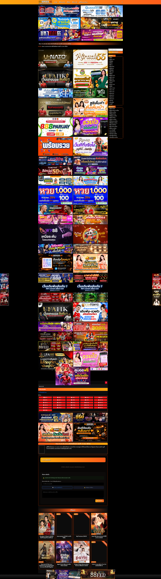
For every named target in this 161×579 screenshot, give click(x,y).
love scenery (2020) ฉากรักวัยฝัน (64, 536)
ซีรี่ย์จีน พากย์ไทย (113, 112)
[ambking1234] (90, 180)
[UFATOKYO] (90, 311)
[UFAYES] (55, 297)
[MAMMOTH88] (55, 180)
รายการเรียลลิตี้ (112, 130)
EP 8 (73, 400)
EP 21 (46, 407)
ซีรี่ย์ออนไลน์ (62, 2)
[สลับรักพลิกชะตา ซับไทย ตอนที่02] (106, 382)
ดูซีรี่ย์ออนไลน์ (112, 80)
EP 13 (73, 402)
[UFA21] (55, 209)
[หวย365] (55, 195)
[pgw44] (90, 297)
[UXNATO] (55, 59)
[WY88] (55, 234)
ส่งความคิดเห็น (99, 500)
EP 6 (46, 400)
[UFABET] (55, 107)
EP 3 (73, 397)
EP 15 (101, 402)
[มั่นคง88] (55, 432)
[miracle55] (90, 59)
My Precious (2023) (81, 536)
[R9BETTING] (55, 170)
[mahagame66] (59, 35)
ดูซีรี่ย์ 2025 (112, 79)
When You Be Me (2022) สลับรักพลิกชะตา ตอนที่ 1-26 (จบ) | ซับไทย (55, 43)
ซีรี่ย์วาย (111, 64)
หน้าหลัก (39, 46)
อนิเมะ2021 (112, 96)
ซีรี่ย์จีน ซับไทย (112, 108)
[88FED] (55, 346)
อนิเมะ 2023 (112, 91)
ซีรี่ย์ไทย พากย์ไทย (113, 128)
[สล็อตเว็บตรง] (90, 219)
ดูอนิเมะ (111, 82)
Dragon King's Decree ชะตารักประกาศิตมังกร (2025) (81, 564)
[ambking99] (90, 360)
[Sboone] (55, 287)
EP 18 (73, 405)
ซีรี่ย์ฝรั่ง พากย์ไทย (113, 119)
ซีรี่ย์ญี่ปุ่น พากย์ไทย (113, 115)
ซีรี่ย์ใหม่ (111, 73)
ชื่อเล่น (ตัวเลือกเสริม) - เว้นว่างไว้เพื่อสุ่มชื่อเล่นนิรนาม (51, 481)
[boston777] (59, 11)
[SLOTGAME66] (156, 281)
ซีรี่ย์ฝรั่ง (111, 63)
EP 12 (59, 402)
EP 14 (87, 402)
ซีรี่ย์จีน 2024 (112, 59)
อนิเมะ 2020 (112, 89)
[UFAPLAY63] (55, 336)
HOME (55, 2)
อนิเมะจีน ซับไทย (113, 131)
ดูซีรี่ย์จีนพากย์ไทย (83, 2)
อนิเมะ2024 (112, 98)
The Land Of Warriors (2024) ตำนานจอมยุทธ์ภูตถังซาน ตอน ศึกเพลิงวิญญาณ (46, 565)
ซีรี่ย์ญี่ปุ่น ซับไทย (113, 114)
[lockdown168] (102, 11)
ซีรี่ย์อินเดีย (112, 70)
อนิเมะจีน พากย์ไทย (113, 133)
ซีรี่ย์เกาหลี (74, 2)
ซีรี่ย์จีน (68, 2)
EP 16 (46, 405)
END (46, 410)
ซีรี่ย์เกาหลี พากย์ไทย (113, 126)
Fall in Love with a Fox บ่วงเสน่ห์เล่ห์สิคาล (99, 564)
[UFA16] (55, 311)
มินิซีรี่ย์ (111, 86)
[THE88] (90, 234)
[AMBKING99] (90, 126)
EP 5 (101, 397)
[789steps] (55, 161)
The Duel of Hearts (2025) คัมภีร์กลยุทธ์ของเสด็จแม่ (46, 536)
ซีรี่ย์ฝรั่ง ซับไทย (112, 117)
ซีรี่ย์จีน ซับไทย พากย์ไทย (114, 110)
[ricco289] (90, 146)
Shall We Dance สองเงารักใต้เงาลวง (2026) (99, 536)
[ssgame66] (63, 574)
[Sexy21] (55, 219)
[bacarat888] (90, 277)
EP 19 (87, 405)
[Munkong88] (90, 263)
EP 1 (46, 397)
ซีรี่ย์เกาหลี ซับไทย (113, 124)
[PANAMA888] (4, 281)
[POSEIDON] (55, 248)
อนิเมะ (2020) (112, 88)
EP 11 (45, 402)
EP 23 (73, 407)
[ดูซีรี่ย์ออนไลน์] (90, 417)
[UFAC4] (102, 23)
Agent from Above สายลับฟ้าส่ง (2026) (64, 564)
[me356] (55, 93)
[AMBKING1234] (90, 78)
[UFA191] (55, 360)
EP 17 (59, 405)
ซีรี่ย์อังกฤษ (112, 68)
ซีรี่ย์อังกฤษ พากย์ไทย (113, 121)
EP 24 (87, 407)
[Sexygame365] (102, 35)
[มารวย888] (156, 298)
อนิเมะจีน (111, 100)
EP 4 (87, 397)
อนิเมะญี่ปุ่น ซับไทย (113, 135)
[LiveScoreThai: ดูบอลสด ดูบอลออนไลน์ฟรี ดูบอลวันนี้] (73, 376)
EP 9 (87, 400)
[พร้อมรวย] (55, 146)
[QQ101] (90, 346)
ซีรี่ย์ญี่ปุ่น (111, 61)
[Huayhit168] (59, 23)
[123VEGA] (90, 248)
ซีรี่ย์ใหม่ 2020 (112, 75)
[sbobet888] (55, 277)
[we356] (90, 93)
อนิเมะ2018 (112, 93)
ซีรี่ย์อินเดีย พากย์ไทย (113, 122)
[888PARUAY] (55, 126)
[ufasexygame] (55, 326)
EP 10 (101, 400)
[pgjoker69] (90, 336)
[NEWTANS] (4, 298)
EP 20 (101, 405)
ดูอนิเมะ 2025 (112, 84)
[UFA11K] (55, 78)
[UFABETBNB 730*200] (90, 209)
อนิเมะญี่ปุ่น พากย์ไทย (114, 137)
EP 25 (101, 407)
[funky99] (90, 170)
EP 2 (59, 397)
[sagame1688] (55, 417)
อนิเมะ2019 (112, 95)
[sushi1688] (90, 107)
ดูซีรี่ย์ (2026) (112, 77)
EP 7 (59, 400)
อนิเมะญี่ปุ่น (112, 102)
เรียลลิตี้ (111, 104)
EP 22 (59, 407)
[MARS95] (90, 326)
